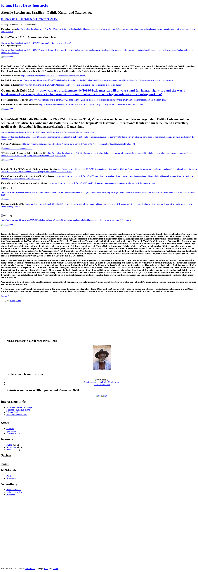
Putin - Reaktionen (102, 384)
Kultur (12, 300)
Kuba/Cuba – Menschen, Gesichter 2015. (29, 19)
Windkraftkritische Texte (16, 415)
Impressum (11, 431)
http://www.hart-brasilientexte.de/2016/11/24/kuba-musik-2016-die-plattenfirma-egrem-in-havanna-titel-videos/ (48, 132)
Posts (8, 476)
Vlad (46, 568)
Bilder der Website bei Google (19, 407)
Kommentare (12, 478)
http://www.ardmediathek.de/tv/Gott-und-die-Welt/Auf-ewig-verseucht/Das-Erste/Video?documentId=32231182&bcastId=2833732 (79, 144)
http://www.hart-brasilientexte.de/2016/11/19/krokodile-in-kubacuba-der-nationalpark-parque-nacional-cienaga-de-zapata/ (70, 85)
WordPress (30, 568)
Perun (55, 568)
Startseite (10, 428)
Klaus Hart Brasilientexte (24, 5)
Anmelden (10, 494)
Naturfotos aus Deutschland (18, 410)
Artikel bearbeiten (14, 492)
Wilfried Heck (12, 412)
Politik (18, 300)
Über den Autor (13, 433)
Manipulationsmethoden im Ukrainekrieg (101, 382)
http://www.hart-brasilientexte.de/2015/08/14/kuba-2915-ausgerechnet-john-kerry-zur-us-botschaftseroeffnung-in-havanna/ (91, 104)
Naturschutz (11, 447)
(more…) (5, 296)
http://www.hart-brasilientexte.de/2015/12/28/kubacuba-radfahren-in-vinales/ (53, 76)
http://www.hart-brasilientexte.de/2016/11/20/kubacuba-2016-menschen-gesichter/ (36, 43)
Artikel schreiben (13, 489)
